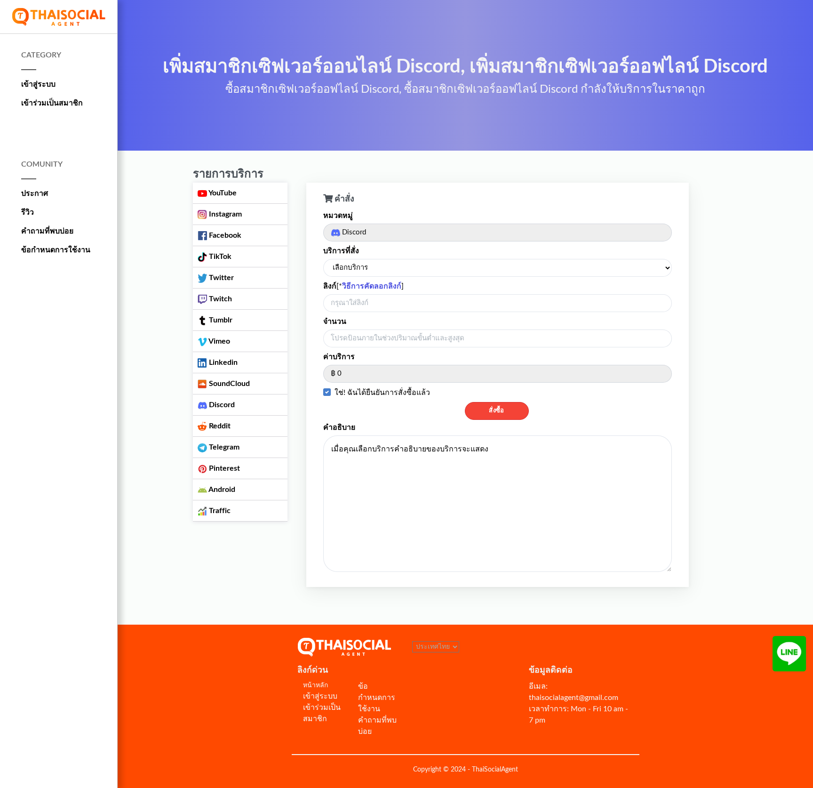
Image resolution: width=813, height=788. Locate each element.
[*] (363, 286)
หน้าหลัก (315, 685)
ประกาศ (34, 193)
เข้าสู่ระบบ (38, 84)
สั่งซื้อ (496, 411)
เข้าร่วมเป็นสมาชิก (52, 103)
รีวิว (27, 212)
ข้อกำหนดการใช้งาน (55, 250)
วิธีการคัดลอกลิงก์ (371, 286)
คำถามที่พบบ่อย (47, 231)
